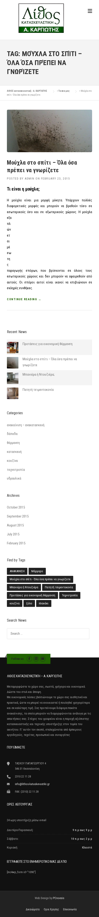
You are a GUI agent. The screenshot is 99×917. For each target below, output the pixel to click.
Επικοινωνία (70, 909)
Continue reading (24, 299)
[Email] (42, 658)
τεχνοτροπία (16, 470)
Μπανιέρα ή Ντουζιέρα (24, 587)
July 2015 (13, 534)
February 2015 (16, 543)
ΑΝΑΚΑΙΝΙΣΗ (17, 571)
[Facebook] (29, 658)
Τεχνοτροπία (70, 595)
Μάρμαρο (37, 571)
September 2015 (18, 516)
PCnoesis (58, 898)
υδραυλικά (14, 478)
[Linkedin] (36, 658)
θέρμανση (13, 443)
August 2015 (15, 525)
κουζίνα (12, 461)
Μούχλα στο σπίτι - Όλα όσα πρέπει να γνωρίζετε (40, 579)
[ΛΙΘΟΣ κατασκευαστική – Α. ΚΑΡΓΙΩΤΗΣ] (41, 18)
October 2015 (16, 507)
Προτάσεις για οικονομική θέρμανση (48, 344)
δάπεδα (12, 434)
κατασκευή (14, 452)
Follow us (17, 658)
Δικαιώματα (33, 909)
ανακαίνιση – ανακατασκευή (25, 425)
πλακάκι (44, 603)
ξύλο (29, 603)
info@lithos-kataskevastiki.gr (32, 784)
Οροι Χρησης (51, 909)
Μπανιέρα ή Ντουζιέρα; (39, 374)
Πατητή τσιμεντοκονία (38, 390)
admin (30, 178)
